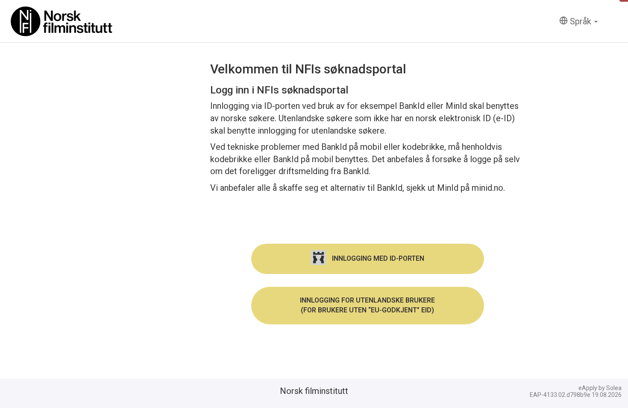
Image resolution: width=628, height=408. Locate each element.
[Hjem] (62, 21)
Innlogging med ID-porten (377, 258)
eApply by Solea (600, 388)
